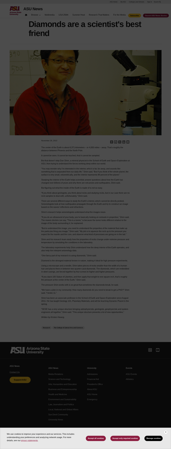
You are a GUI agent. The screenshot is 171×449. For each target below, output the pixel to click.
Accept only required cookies (125, 438)
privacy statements (29, 440)
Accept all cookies (96, 438)
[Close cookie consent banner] (166, 432)
